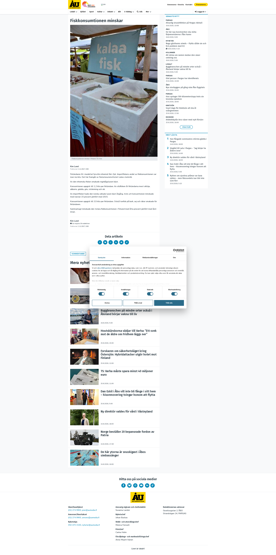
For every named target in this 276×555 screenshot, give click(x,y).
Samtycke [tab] (101, 257)
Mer (147, 12)
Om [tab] (174, 257)
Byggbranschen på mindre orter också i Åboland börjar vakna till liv (183, 69)
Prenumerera (201, 5)
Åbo (168, 29)
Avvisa (107, 303)
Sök (140, 12)
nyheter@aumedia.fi (91, 525)
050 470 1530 (74, 525)
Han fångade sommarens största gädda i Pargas (188, 141)
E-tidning (128, 12)
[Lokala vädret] (102, 4)
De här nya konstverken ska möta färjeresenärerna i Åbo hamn (181, 34)
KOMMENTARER (78, 254)
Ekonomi (169, 117)
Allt (119, 12)
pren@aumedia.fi (89, 510)
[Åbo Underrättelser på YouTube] (141, 485)
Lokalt (72, 12)
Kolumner (170, 53)
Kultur (99, 12)
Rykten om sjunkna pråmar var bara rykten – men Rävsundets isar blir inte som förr (187, 179)
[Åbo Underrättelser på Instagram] (135, 485)
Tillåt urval (138, 303)
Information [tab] (125, 257)
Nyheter (170, 41)
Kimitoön (170, 106)
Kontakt (189, 4)
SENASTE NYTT (172, 16)
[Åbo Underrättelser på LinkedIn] (147, 485)
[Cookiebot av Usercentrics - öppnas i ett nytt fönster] (174, 250)
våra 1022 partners (104, 268)
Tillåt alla (169, 303)
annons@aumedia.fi (90, 517)
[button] (200, 11)
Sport (91, 12)
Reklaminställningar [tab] (150, 257)
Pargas (169, 20)
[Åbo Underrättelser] (138, 497)
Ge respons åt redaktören (81, 223)
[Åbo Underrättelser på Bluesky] (129, 485)
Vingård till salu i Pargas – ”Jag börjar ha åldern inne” (188, 151)
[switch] (126, 294)
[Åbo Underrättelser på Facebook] (123, 485)
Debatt (110, 12)
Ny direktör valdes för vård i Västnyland (187, 158)
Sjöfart (83, 12)
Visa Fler (186, 127)
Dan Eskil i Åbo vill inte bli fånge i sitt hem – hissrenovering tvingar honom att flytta (188, 168)
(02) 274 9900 (74, 510)
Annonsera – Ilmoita (175, 4)
